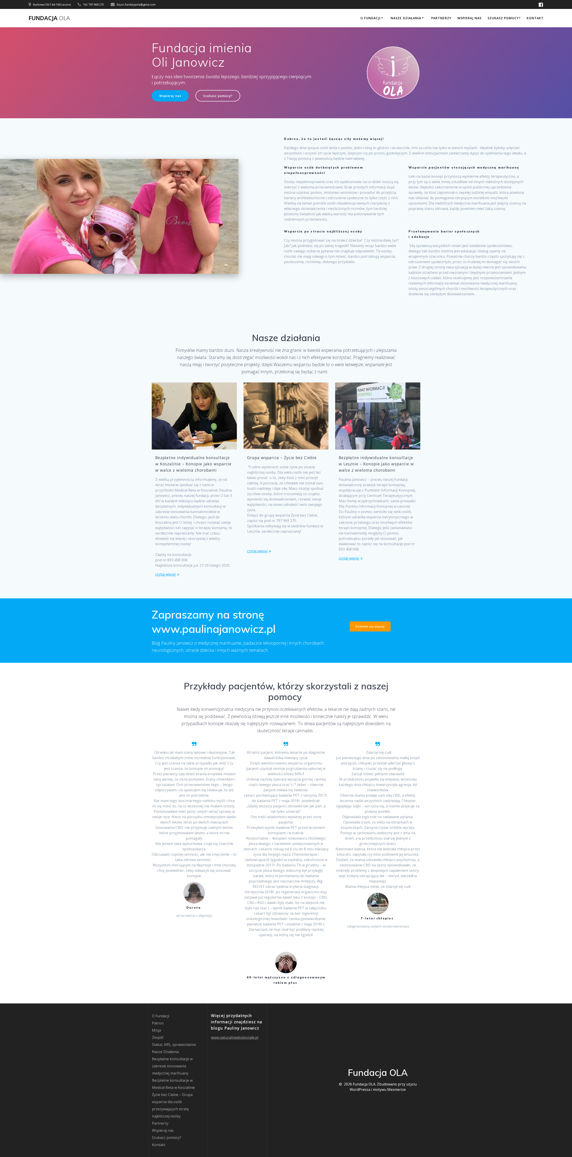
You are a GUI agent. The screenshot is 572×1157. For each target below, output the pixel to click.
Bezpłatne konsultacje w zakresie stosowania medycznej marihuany (172, 1066)
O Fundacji (370, 18)
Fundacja (49, 18)
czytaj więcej (165, 574)
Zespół (157, 1037)
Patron (158, 1023)
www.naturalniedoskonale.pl (234, 1037)
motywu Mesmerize (389, 1089)
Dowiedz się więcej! (370, 626)
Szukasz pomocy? (504, 18)
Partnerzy (441, 18)
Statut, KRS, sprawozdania (174, 1044)
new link (398, 627)
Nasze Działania (406, 18)
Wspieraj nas (469, 18)
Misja (156, 1030)
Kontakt (535, 18)
